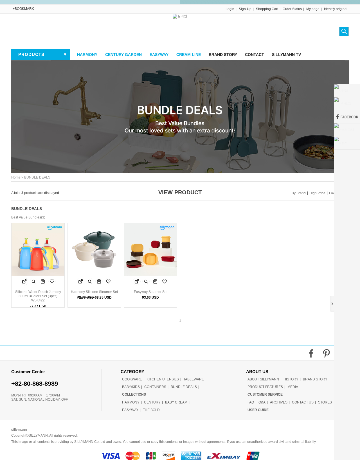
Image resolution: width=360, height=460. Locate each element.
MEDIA (292, 387)
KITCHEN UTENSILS (163, 379)
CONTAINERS (155, 387)
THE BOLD (151, 410)
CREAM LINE (188, 54)
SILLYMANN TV (286, 54)
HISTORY (291, 379)
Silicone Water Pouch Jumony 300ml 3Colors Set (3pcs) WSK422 (38, 296)
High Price (317, 193)
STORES (325, 402)
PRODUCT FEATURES (265, 387)
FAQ (251, 402)
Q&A (262, 402)
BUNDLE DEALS (37, 178)
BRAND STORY (223, 54)
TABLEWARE (193, 379)
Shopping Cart (267, 9)
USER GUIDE (258, 410)
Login (230, 9)
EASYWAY (159, 54)
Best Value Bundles (26, 218)
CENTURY (152, 402)
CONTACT (254, 54)
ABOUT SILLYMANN (263, 379)
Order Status (292, 9)
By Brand (299, 193)
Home (16, 178)
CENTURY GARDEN (123, 54)
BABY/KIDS (131, 387)
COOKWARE (132, 379)
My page (313, 9)
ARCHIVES (278, 402)
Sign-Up (245, 9)
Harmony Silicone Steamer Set (94, 292)
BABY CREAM (176, 402)
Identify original (335, 9)
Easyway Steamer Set (150, 292)
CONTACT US (303, 402)
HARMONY (87, 54)
